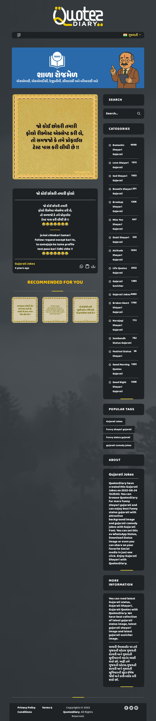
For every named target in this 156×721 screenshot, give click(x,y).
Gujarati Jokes (25, 263)
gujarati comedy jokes (118, 445)
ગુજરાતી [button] (133, 35)
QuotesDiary (71, 712)
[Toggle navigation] (19, 35)
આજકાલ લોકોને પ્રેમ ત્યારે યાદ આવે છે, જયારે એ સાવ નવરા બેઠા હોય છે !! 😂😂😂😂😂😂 (24, 309)
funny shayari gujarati (119, 429)
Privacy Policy (26, 707)
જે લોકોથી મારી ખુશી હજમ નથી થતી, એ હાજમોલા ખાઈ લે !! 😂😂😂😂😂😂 (85, 310)
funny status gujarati (118, 437)
